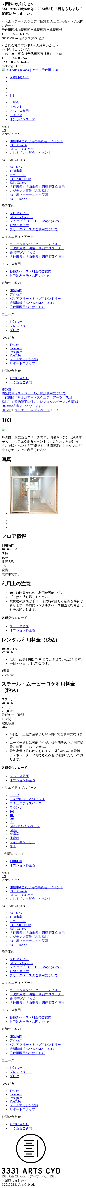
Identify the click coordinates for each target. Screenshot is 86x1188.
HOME (6, 389)
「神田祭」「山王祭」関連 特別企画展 (37, 186)
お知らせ (16, 321)
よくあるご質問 (21, 382)
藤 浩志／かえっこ (23, 252)
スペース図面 (19, 626)
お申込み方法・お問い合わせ (30, 275)
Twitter (14, 344)
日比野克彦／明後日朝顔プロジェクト (37, 248)
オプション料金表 (22, 630)
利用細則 (16, 861)
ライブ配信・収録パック (27, 799)
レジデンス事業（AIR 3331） (30, 190)
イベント (16, 106)
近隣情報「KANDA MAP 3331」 (32, 302)
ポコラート (18, 175)
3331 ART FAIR (20, 179)
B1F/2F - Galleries (21, 148)
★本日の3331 (19, 77)
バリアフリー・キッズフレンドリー (35, 298)
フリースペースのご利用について (34, 229)
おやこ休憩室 (19, 225)
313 (12, 822)
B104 (13, 830)
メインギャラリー (22, 842)
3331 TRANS (19, 198)
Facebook (16, 348)
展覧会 (14, 102)
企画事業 (16, 171)
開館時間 (16, 290)
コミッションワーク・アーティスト (35, 244)
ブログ (14, 330)
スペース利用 (19, 111)
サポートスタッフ (22, 363)
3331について (19, 166)
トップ (14, 795)
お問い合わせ (19, 378)
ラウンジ (16, 807)
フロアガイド (19, 213)
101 (12, 811)
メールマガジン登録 (24, 359)
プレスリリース (21, 326)
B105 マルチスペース (25, 826)
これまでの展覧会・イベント (30, 152)
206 (12, 818)
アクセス (16, 115)
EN (12, 95)
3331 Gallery (18, 182)
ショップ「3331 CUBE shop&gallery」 (36, 221)
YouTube (15, 355)
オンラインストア (22, 119)
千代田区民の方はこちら (27, 307)
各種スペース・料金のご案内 (30, 271)
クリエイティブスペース (32, 410)
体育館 (14, 838)
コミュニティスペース (26, 803)
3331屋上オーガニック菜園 (29, 194)
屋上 (13, 846)
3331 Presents (18, 145)
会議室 (14, 834)
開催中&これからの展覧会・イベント (36, 141)
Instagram (16, 351)
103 (12, 815)
